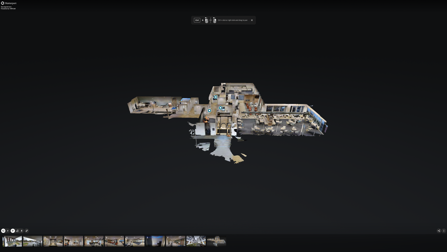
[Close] (251, 110)
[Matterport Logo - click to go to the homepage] (8, 3)
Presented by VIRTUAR (8, 9)
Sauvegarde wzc (6, 7)
